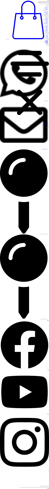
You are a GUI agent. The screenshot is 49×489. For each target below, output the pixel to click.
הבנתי (48, 488)
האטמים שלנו (46, 123)
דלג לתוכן (48, 0)
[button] (24, 83)
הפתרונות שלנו (46, 41)
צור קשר (47, 43)
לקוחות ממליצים (46, 124)
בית (47, 40)
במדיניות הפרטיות (20, 487)
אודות (47, 125)
